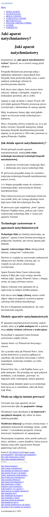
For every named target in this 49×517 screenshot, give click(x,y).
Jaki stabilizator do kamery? (12, 495)
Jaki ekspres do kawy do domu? (13, 473)
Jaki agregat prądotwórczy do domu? (15, 505)
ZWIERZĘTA (12, 27)
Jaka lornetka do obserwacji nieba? (15, 471)
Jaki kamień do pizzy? (10, 502)
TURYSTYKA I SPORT (16, 18)
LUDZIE (9, 25)
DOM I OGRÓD (13, 12)
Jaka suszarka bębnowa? (10, 480)
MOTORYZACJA (13, 21)
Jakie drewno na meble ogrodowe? (15, 491)
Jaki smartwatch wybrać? (11, 484)
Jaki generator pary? (9, 493)
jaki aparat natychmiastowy (25, 455)
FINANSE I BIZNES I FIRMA (19, 23)
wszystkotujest (7, 3)
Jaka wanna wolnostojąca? (11, 468)
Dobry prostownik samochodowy (14, 475)
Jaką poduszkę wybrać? (10, 498)
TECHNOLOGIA (13, 14)
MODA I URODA (13, 16)
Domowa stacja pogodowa (11, 486)
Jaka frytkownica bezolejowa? (13, 477)
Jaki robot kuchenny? (9, 466)
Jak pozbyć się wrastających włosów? (16, 507)
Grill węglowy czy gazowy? (12, 489)
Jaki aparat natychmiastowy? (12, 482)
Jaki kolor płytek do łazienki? (12, 500)
